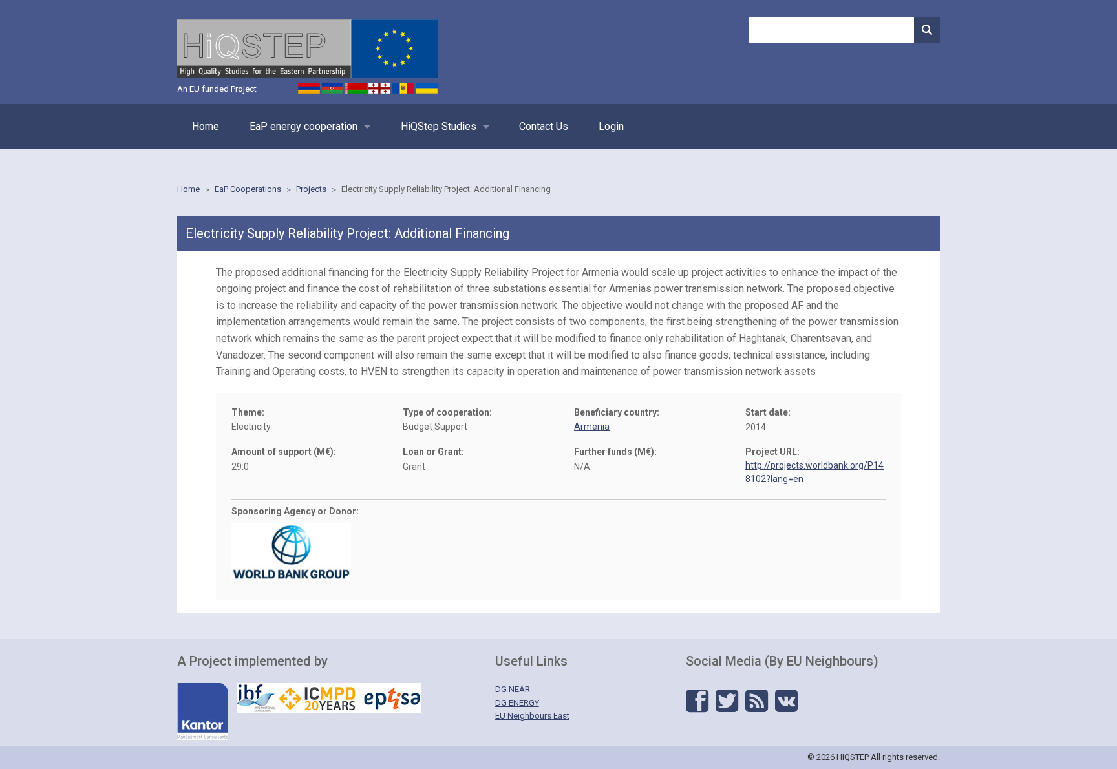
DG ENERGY (517, 703)
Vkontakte (786, 701)
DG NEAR (512, 689)
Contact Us (543, 126)
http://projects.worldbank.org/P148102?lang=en (814, 472)
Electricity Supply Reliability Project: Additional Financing (446, 189)
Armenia (592, 426)
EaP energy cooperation (303, 126)
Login (611, 126)
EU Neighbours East (532, 716)
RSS (756, 701)
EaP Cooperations (248, 189)
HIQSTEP (307, 48)
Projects (311, 189)
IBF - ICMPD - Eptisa (329, 698)
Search (927, 30)
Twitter (727, 701)
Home (205, 126)
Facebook (697, 701)
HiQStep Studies (438, 126)
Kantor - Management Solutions (202, 711)
